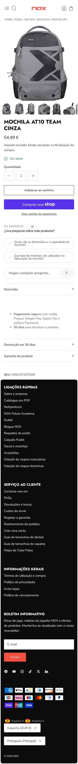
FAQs (8, 498)
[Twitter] (38, 671)
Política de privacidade (19, 582)
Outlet (8, 420)
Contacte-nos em (16, 491)
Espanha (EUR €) (19, 728)
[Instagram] (22, 671)
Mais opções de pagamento (39, 214)
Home (8, 19)
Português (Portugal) (21, 741)
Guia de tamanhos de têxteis (24, 537)
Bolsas (30, 19)
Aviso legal (11, 589)
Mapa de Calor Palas (18, 550)
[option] (39, 63)
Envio (32, 145)
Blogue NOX (12, 427)
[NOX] (39, 8)
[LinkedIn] (46, 671)
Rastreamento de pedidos (22, 524)
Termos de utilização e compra (25, 576)
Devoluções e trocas (18, 504)
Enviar (15, 657)
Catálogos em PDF (17, 400)
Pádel (18, 19)
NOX (16, 756)
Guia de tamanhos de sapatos (24, 544)
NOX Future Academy (19, 413)
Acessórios (11, 453)
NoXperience (13, 407)
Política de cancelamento (21, 595)
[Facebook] (6, 671)
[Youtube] (14, 671)
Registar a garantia (17, 518)
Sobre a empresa (15, 394)
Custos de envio (15, 511)
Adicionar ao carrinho (39, 190)
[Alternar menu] (6, 8)
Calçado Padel (14, 440)
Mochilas (43, 19)
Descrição (11, 289)
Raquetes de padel (17, 433)
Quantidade (12, 167)
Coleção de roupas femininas (24, 466)
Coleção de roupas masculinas (25, 459)
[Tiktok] (30, 671)
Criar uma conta (15, 531)
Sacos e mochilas (16, 446)
